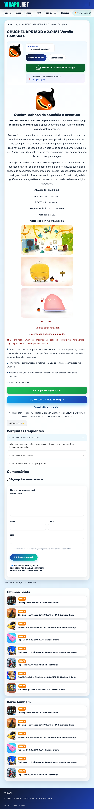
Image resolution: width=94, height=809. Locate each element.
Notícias (65, 13)
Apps (18, 13)
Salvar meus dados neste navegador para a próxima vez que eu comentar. (42, 549)
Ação (28, 13)
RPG (39, 13)
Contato (8, 798)
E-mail (52, 521)
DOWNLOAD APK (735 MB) (45, 399)
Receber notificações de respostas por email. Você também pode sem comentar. (27, 568)
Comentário (16, 493)
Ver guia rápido (38, 80)
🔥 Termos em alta (83, 13)
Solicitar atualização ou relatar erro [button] (20, 582)
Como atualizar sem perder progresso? (27, 463)
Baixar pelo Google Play (45, 390)
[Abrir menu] (86, 4)
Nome (13, 521)
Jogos (8, 13)
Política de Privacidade (41, 798)
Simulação (51, 13)
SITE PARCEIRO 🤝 (16, 423)
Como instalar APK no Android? (24, 437)
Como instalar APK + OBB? (21, 455)
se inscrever (21, 570)
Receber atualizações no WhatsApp (58, 67)
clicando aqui (29, 357)
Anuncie (17, 798)
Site (12, 535)
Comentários (57, 58)
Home (9, 24)
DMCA (26, 798)
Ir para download (36, 57)
